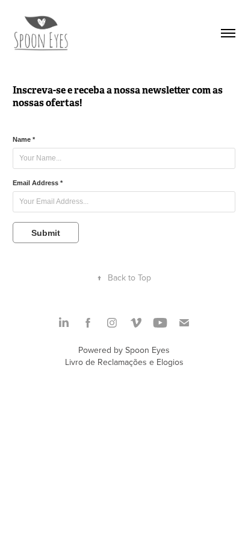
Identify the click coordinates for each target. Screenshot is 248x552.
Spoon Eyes (147, 350)
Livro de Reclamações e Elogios (124, 362)
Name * (24, 139)
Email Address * (38, 182)
